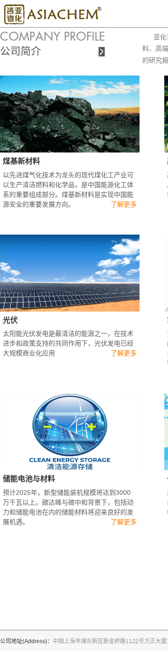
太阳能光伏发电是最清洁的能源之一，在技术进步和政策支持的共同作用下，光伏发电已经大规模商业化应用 (68, 343)
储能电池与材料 (29, 479)
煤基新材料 (21, 161)
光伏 (10, 320)
